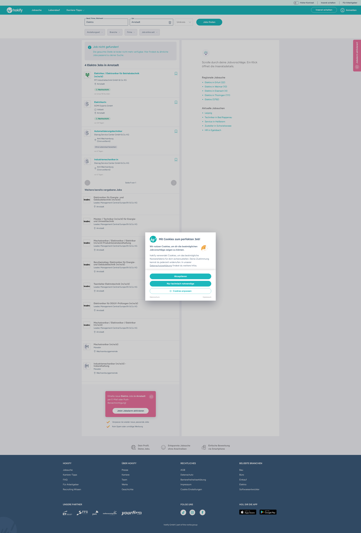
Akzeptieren (180, 276)
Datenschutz (155, 297)
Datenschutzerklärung (161, 265)
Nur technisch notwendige (180, 283)
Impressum (207, 297)
